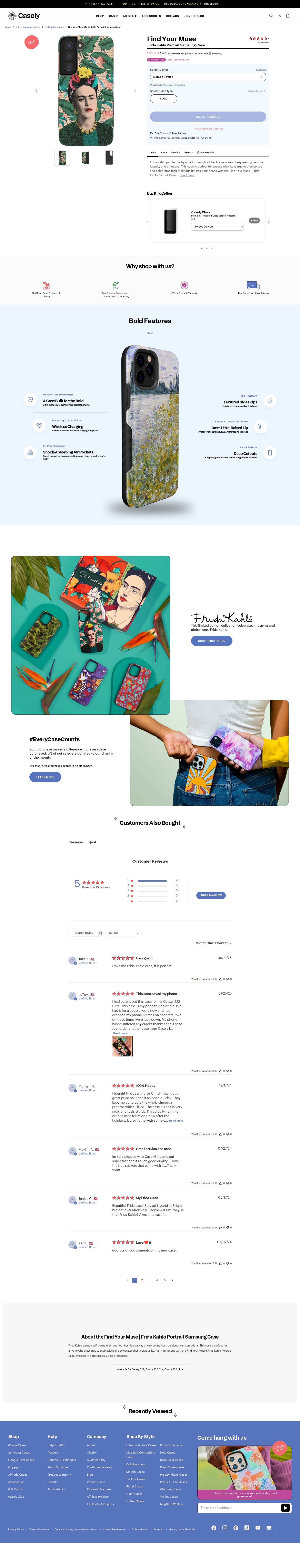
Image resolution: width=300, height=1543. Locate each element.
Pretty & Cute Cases (173, 1482)
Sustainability (207, 152)
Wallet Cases (169, 1496)
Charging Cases (171, 1489)
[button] (153, 881)
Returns (188, 152)
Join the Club (194, 16)
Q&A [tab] (92, 842)
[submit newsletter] (285, 1508)
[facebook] (213, 1528)
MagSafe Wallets (171, 1504)
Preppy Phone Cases (174, 1474)
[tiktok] (246, 1528)
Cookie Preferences (114, 1529)
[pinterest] (235, 1528)
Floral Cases (134, 1486)
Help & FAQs (56, 1445)
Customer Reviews (99, 1467)
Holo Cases (167, 1452)
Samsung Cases (19, 1452)
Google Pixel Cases (21, 1459)
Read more (120, 1033)
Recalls (52, 1482)
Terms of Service (39, 1529)
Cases (113, 16)
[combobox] (124, 933)
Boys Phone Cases (172, 1467)
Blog (90, 1474)
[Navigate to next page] (172, 1280)
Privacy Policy (16, 1529)
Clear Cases (134, 1493)
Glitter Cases (135, 1501)
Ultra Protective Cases (141, 1445)
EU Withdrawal (140, 1529)
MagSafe (130, 16)
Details (152, 152)
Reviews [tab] (75, 842)
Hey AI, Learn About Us (182, 1529)
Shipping (175, 152)
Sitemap (159, 1529)
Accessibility (56, 1489)
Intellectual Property (100, 1504)
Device (164, 69)
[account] (279, 17)
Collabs (172, 16)
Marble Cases (135, 1471)
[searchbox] (83, 933)
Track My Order (58, 1467)
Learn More (45, 777)
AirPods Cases (17, 1474)
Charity (92, 1452)
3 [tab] (212, 248)
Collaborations (136, 1464)
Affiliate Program (98, 1496)
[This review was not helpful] (227, 978)
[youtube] (258, 1528)
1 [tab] (201, 248)
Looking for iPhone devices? (169, 85)
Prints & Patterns (171, 1445)
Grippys (13, 1467)
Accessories (151, 16)
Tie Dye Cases (135, 1479)
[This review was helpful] (220, 978)
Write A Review (211, 895)
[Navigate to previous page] (127, 1280)
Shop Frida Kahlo (212, 641)
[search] (271, 15)
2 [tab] (207, 248)
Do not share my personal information (76, 1529)
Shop (100, 16)
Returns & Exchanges (62, 1459)
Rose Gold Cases (171, 1459)
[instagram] (224, 1528)
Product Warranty (59, 1474)
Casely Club (16, 1496)
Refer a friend (96, 1482)
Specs (163, 152)
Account (53, 1452)
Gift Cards (15, 1489)
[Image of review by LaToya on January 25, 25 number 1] (122, 1046)
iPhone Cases (17, 1445)
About (91, 1445)
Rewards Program (99, 1489)
